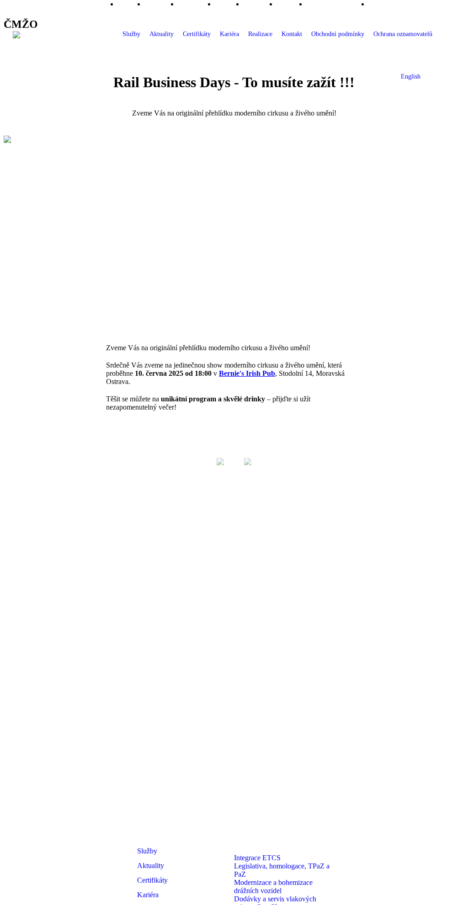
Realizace (260, 33)
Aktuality (161, 33)
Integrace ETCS (257, 858)
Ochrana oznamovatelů (402, 33)
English (410, 76)
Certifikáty (197, 33)
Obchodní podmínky (337, 33)
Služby (131, 33)
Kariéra (229, 33)
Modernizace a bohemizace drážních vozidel (273, 886)
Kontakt (292, 33)
